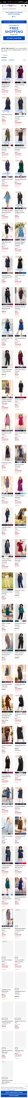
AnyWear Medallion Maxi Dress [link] (20, 497)
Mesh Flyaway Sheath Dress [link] (20, 529)
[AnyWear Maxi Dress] (20, 673)
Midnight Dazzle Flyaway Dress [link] (6, 86)
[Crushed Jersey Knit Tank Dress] (20, 825)
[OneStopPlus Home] (10, 5)
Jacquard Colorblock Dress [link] (7, 747)
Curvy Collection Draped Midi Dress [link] (6, 776)
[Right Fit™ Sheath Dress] (7, 612)
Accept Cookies (14, 1095)
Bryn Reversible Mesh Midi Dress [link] (20, 898)
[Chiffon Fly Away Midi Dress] (7, 825)
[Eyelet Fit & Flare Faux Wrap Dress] (7, 1039)
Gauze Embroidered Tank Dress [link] (7, 686)
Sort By (12, 60)
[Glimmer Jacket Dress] (20, 763)
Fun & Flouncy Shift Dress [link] (6, 434)
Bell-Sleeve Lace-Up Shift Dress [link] (20, 308)
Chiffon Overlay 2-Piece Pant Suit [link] (19, 654)
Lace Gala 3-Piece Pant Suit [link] (19, 118)
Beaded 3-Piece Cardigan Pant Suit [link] (19, 212)
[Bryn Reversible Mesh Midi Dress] (20, 885)
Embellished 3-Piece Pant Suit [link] (20, 993)
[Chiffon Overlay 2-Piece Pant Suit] (20, 641)
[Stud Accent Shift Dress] (20, 388)
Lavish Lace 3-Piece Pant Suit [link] (20, 370)
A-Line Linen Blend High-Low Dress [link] (19, 961)
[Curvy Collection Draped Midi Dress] (7, 763)
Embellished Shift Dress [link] (6, 930)
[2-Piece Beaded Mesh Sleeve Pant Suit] (7, 295)
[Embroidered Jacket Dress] (7, 105)
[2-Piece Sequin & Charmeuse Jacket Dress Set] (7, 547)
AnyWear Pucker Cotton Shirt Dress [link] (6, 898)
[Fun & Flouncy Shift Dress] (7, 421)
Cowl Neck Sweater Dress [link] (7, 961)
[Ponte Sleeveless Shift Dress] (7, 484)
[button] (22, 5)
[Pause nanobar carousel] (12, 16)
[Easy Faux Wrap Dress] (20, 168)
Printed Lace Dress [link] (6, 463)
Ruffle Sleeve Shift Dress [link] (6, 243)
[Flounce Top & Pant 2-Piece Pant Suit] (7, 358)
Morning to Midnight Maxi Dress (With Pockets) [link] (20, 244)
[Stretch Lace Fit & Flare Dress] (20, 453)
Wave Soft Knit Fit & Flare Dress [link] (20, 560)
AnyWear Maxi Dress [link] (20, 685)
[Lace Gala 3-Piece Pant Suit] (20, 105)
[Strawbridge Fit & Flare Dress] (20, 702)
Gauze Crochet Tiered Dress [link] (20, 434)
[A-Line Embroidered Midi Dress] (20, 795)
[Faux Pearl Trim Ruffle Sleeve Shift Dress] (7, 199)
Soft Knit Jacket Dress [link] (7, 807)
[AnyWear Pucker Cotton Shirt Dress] (7, 885)
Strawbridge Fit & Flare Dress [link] (20, 715)
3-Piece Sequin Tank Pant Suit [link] (7, 339)
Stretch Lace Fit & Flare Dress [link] (19, 466)
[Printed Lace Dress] (7, 453)
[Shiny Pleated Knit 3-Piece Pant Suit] (7, 641)
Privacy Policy (11, 1090)
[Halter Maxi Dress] (20, 1039)
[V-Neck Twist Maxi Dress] (20, 73)
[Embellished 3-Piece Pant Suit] (20, 980)
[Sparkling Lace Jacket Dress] (7, 168)
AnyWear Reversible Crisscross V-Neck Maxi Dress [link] (7, 402)
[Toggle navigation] (2, 5)
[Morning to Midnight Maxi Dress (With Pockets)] (20, 230)
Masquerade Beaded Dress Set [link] (20, 149)
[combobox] (14, 8)
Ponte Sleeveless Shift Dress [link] (7, 497)
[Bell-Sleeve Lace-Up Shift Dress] (20, 295)
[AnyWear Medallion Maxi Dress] (20, 484)
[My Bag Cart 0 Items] (25, 5)
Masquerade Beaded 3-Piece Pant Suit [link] (20, 930)
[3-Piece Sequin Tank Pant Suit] (7, 327)
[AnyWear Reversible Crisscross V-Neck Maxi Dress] (7, 388)
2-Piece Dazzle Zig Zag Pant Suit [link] (6, 867)
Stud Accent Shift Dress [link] (19, 401)
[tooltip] (4, 2)
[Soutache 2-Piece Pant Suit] (7, 516)
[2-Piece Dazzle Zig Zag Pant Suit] (7, 854)
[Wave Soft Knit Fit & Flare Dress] (20, 547)
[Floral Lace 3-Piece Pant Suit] (20, 580)
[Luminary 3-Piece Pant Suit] (7, 136)
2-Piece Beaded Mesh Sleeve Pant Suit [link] (7, 308)
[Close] (26, 1086)
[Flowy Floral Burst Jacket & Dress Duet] (7, 264)
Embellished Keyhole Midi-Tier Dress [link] (20, 867)
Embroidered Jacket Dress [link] (7, 116)
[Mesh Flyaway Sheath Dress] (20, 516)
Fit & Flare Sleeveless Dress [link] (20, 339)
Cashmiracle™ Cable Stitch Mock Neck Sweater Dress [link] (7, 716)
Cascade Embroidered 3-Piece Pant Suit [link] (7, 1022)
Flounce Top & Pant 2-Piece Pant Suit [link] (7, 371)
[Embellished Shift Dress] (7, 917)
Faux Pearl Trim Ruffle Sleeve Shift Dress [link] (7, 212)
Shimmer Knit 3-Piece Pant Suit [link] (20, 625)
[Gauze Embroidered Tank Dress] (7, 673)
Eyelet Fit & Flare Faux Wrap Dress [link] (7, 1052)
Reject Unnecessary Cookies (14, 1092)
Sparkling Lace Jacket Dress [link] (7, 180)
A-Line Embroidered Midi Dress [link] (20, 808)
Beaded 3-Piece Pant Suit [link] (20, 1022)
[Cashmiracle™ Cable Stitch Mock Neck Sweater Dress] (7, 702)
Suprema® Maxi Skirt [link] (20, 746)
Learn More (4, 51)
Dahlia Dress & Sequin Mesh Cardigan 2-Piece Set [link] (7, 1083)
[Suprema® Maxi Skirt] (20, 734)
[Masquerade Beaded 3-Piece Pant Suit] (20, 917)
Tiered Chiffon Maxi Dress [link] (20, 277)
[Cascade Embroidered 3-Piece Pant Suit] (7, 1010)
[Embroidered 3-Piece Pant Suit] (7, 580)
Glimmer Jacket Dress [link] (20, 775)
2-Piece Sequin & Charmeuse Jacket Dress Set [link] (6, 561)
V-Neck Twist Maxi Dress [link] (19, 86)
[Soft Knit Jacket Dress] (7, 795)
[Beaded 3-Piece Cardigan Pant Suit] (20, 199)
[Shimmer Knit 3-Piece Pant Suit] (20, 612)
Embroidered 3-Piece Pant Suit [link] (7, 593)
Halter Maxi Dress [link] (19, 1051)
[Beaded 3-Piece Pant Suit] (20, 1010)
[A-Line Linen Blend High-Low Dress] (20, 948)
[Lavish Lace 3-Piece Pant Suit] (20, 358)
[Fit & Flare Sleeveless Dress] (20, 327)
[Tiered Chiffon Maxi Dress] (20, 264)
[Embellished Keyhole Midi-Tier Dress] (20, 854)
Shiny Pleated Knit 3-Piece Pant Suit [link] (7, 654)
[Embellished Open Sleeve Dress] (7, 980)
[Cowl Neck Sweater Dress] (7, 948)
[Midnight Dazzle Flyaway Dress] (7, 73)
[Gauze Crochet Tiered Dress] (20, 421)
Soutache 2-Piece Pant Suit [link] (6, 529)
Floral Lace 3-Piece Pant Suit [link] (20, 591)
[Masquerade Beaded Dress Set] (20, 136)
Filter (5, 60)
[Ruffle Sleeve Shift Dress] (7, 230)
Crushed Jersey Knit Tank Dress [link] (20, 837)
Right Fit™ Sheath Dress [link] (6, 625)
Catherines (5, 55)
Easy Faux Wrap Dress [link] (20, 179)
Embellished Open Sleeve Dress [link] (6, 991)
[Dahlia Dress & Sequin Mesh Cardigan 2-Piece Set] (7, 1069)
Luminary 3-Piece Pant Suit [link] (6, 149)
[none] (7, 73)
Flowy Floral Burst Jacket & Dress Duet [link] (7, 277)
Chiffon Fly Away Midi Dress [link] (7, 837)
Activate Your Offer (14, 38)
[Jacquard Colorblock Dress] (7, 734)
